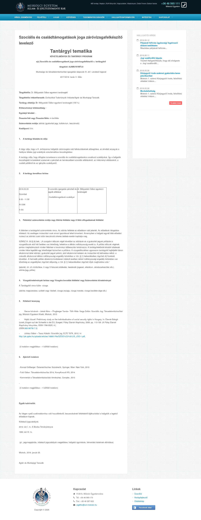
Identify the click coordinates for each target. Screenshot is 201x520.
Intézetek (147, 17)
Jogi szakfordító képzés (151, 58)
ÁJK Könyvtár (111, 3)
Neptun (102, 3)
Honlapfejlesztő (140, 497)
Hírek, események (23, 17)
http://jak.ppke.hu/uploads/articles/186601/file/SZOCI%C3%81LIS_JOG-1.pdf (52, 336)
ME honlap (94, 3)
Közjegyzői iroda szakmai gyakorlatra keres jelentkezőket (160, 74)
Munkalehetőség (147, 90)
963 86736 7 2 (31, 328)
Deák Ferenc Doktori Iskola (147, 3)
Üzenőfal (138, 493)
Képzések (71, 17)
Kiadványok (131, 3)
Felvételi (41, 17)
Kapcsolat (164, 17)
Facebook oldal (145, 507)
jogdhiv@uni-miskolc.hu (87, 504)
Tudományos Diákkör (93, 17)
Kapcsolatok (121, 3)
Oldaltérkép (139, 501)
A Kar (56, 17)
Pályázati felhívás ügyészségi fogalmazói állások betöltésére (159, 44)
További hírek (175, 103)
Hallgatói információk (123, 17)
